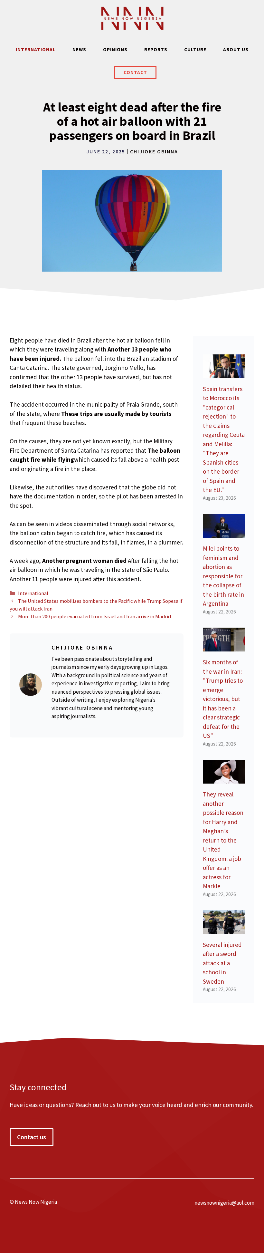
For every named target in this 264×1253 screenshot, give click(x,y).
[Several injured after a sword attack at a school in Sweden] (224, 929)
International (36, 49)
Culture (195, 49)
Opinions (115, 49)
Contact (135, 72)
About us (236, 49)
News (79, 49)
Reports (155, 49)
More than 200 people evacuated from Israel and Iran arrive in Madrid (94, 616)
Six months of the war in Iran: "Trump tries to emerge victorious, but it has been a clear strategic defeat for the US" (223, 698)
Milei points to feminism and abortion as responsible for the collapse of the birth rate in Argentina (223, 576)
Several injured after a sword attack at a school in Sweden (222, 963)
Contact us (31, 1137)
